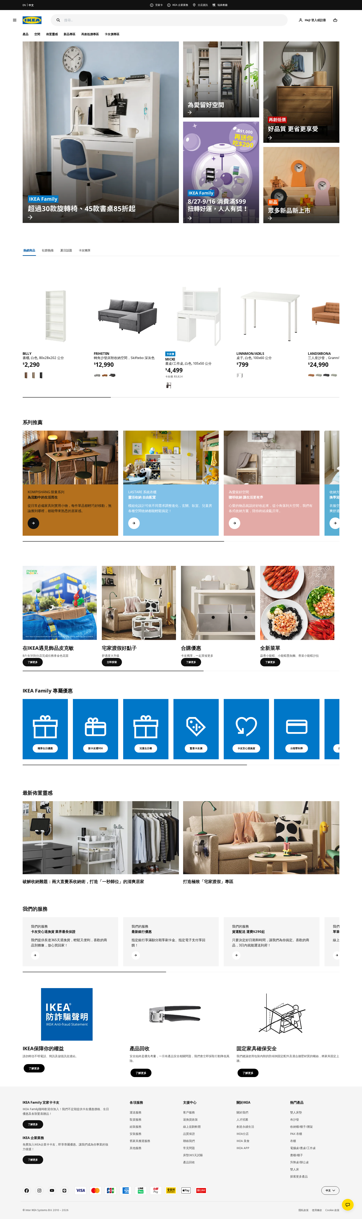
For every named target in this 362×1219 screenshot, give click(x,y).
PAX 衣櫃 (296, 1134)
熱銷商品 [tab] (29, 250)
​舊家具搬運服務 (140, 1141)
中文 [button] (328, 1190)
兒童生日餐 (146, 748)
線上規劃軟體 (192, 1127)
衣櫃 (293, 1141)
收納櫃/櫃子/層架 (301, 1127)
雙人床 (294, 1169)
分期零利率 (296, 748)
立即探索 (112, 662)
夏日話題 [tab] (66, 250)
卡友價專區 (112, 34)
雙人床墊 (296, 1112)
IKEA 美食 (243, 1141)
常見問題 (189, 1148)
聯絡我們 (189, 1141)
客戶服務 (189, 1112)
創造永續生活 (245, 1127)
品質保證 (189, 1134)
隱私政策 (304, 1210)
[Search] (58, 20)
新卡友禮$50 (95, 748)
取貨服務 (135, 1119)
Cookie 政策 (332, 1210)
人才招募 (242, 1119)
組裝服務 (135, 1127)
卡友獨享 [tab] (84, 250)
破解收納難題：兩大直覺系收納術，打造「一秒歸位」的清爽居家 (83, 881)
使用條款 (317, 1210)
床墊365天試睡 (193, 1155)
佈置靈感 (52, 34)
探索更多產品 (299, 1176)
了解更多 (33, 662)
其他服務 (135, 1148)
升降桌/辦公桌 (299, 1162)
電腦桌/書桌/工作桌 (303, 1148)
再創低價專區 (90, 34)
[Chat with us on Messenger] (348, 1205)
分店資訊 (203, 5)
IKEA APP (243, 1148)
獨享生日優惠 (45, 748)
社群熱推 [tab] (48, 250)
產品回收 (189, 1162)
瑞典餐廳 (222, 5)
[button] (339, 487)
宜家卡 (159, 5)
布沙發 (294, 1119)
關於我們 (242, 1112)
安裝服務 (135, 1134)
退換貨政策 (190, 1119)
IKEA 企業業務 (180, 5)
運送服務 (135, 1112)
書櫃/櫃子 (296, 1155)
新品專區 (69, 34)
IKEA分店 (243, 1134)
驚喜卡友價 (196, 748)
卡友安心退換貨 (246, 748)
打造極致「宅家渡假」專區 (208, 881)
